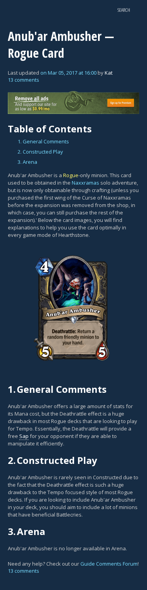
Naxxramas (85, 182)
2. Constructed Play (40, 151)
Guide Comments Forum (109, 563)
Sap (24, 436)
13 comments (23, 79)
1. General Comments (43, 141)
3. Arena (27, 161)
